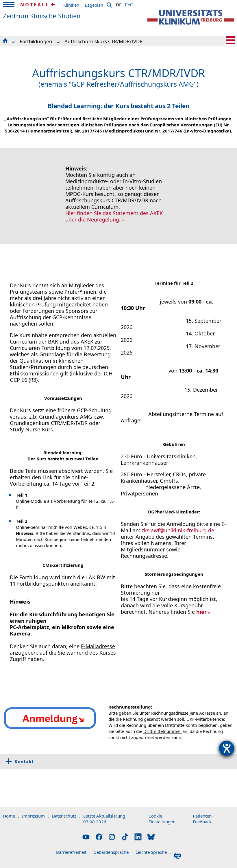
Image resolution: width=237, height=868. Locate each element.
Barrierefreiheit (73, 852)
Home (11, 816)
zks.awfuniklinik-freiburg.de (178, 530)
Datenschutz (66, 816)
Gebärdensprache (113, 852)
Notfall (34, 4)
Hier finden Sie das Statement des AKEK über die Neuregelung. (114, 216)
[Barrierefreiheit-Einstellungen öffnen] (226, 748)
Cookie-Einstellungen (162, 819)
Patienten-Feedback (203, 819)
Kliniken (71, 5)
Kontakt (24, 761)
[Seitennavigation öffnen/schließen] (231, 40)
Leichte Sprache (153, 852)
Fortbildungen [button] (36, 41)
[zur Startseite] (190, 17)
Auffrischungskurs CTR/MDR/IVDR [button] (103, 41)
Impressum (35, 816)
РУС (129, 4)
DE (118, 4)
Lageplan (94, 5)
